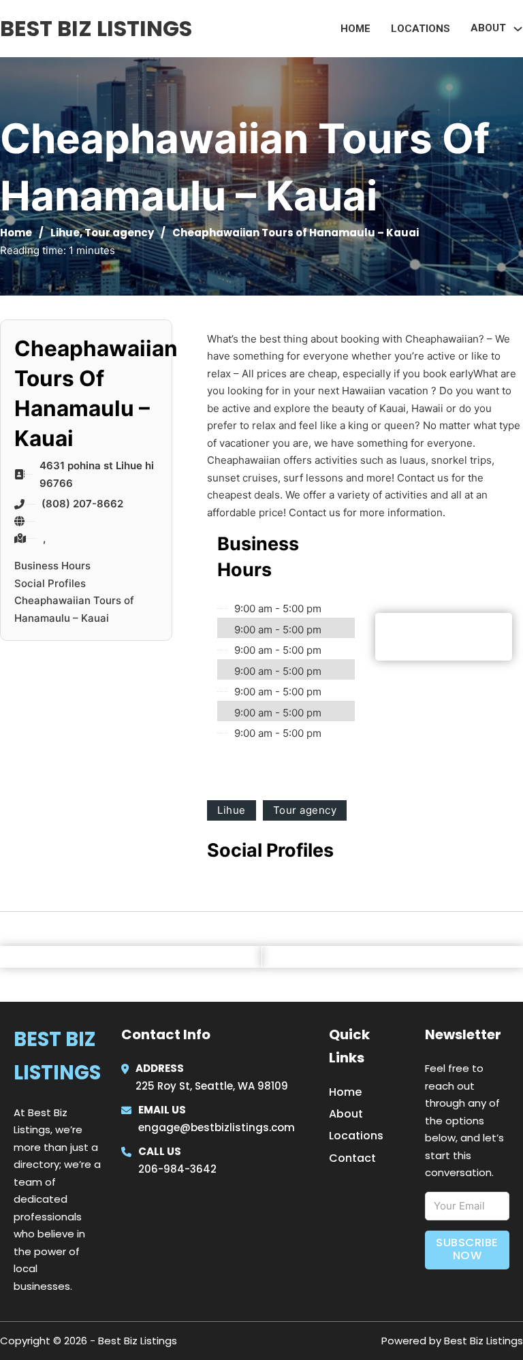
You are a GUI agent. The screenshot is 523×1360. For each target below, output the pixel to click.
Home (355, 28)
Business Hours (52, 565)
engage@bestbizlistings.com (216, 1127)
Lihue (65, 232)
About (346, 1114)
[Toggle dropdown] (518, 29)
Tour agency (119, 232)
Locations (420, 28)
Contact (352, 1158)
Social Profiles (50, 583)
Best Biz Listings (96, 28)
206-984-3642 (177, 1169)
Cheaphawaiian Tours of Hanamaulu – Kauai (74, 609)
